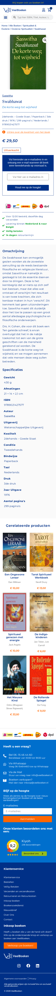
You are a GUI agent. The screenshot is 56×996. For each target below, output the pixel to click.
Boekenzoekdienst (14, 905)
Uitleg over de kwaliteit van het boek (28, 132)
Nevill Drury (41, 582)
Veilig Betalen (11, 886)
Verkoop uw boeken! (20, 945)
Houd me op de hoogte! (28, 187)
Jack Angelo (15, 644)
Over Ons (9, 914)
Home (4, 25)
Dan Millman (14, 582)
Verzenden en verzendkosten (19, 891)
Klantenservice (14, 868)
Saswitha (7, 95)
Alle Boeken (15, 25)
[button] (5, 17)
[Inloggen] (43, 10)
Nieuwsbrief (10, 910)
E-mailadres (10, 805)
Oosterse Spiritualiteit (22, 29)
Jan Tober (39, 641)
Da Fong (41, 705)
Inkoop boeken (12, 900)
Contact (8, 919)
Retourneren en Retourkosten (20, 896)
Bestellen (9, 882)
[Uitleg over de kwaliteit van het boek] (3, 132)
